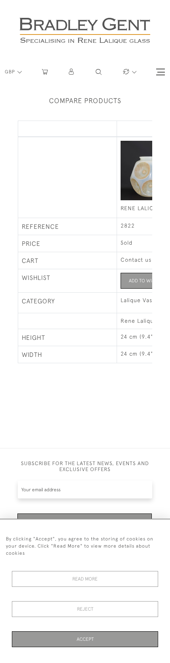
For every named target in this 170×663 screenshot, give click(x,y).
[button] (72, 72)
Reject (85, 609)
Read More (85, 579)
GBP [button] (11, 72)
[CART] (45, 72)
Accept (85, 639)
